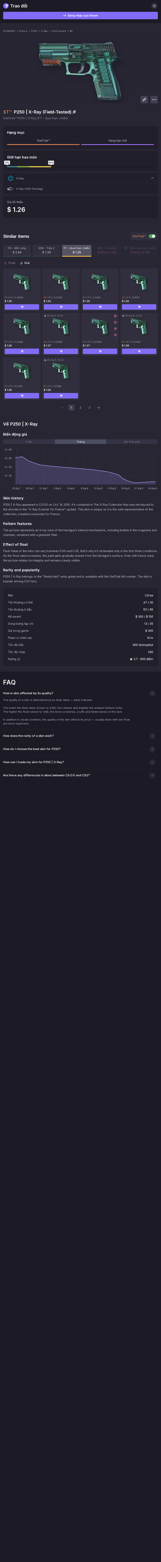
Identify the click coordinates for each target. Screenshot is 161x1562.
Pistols (23, 31)
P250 (34, 31)
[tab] (29, 441)
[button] (80, 178)
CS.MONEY (9, 31)
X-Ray (44, 31)
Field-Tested (59, 31)
